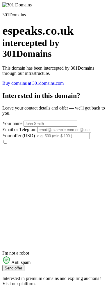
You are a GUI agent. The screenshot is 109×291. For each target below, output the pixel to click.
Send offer (13, 268)
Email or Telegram (19, 129)
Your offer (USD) (18, 135)
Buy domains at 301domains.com (33, 83)
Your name (12, 123)
